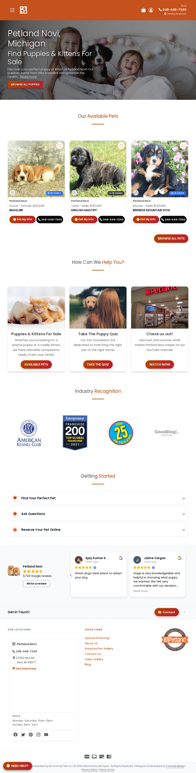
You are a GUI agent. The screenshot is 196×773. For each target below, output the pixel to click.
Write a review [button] (37, 583)
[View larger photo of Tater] (121, 145)
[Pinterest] (31, 735)
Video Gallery (94, 659)
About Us (91, 643)
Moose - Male (149, 206)
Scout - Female (26, 206)
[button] (71, 575)
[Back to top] (184, 612)
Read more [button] (140, 591)
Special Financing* (97, 638)
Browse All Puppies (25, 84)
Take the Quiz (98, 364)
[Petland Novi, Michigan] (23, 10)
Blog (88, 664)
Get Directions (25, 669)
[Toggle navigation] (12, 10)
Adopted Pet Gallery (99, 648)
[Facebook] (15, 735)
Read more (28, 77)
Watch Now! (159, 364)
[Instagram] (38, 735)
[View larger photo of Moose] (183, 145)
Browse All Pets (171, 238)
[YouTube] (46, 735)
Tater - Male (86, 206)
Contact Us (93, 654)
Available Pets (36, 364)
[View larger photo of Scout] (59, 145)
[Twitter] (23, 735)
